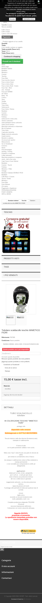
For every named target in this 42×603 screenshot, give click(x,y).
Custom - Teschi (7, 165)
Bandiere (4, 111)
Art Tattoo (5, 93)
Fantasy (4, 103)
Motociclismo (6, 142)
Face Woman (6, 184)
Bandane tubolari (7, 68)
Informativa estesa (29, 19)
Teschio (4, 76)
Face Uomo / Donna (8, 109)
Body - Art (5, 95)
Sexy (3, 99)
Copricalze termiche (8, 132)
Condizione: (6, 340)
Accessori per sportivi (8, 140)
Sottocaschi (5, 107)
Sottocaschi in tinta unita (9, 119)
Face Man (5, 78)
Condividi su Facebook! (11, 364)
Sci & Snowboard (7, 144)
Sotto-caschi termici (8, 124)
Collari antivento (7, 155)
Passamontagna (7, 149)
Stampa (7, 371)
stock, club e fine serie (9, 159)
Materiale (7, 386)
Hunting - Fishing (7, 151)
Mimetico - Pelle (7, 169)
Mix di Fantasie (6, 128)
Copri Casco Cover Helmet (10, 161)
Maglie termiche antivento (10, 134)
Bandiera (4, 70)
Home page (5, 66)
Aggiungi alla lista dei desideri (13, 395)
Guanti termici (6, 136)
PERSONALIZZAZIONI (9, 190)
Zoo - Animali (6, 90)
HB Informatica (27, 599)
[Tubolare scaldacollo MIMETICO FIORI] (11, 320)
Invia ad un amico (11, 368)
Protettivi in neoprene (8, 153)
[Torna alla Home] (4, 200)
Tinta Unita (5, 105)
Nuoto (3, 147)
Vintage (4, 171)
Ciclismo (4, 146)
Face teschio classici (8, 80)
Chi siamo (5, 186)
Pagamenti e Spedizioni (9, 188)
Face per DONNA (7, 92)
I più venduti (11, 275)
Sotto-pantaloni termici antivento (12, 122)
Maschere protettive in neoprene (12, 157)
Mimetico (4, 72)
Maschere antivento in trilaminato (12, 126)
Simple (4, 101)
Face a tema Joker (7, 84)
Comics (4, 97)
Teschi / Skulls (6, 178)
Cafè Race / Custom (8, 176)
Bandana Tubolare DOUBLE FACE (12, 173)
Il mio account (8, 566)
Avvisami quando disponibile (10, 357)
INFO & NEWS (6, 194)
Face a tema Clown (8, 82)
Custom (4, 74)
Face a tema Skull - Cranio (10, 86)
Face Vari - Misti (7, 88)
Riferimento (5, 337)
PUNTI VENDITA (7, 192)
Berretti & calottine (7, 138)
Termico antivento (7, 120)
